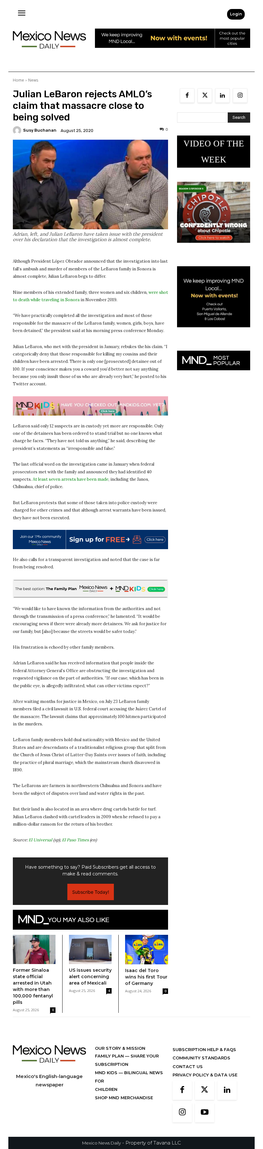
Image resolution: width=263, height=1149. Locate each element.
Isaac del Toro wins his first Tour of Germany (146, 977)
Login (236, 14)
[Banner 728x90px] (90, 406)
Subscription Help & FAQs (204, 1049)
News (33, 80)
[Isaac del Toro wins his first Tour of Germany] (146, 949)
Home (18, 80)
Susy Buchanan (39, 130)
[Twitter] (205, 95)
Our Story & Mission (120, 1048)
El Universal (40, 840)
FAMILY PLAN (110, 1055)
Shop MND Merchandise (124, 1097)
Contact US (188, 1066)
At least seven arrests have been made (70, 479)
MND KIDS (107, 1072)
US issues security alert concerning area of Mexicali (90, 976)
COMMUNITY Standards (201, 1057)
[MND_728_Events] (172, 53)
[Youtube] (204, 1112)
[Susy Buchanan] (18, 130)
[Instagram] (240, 95)
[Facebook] (187, 95)
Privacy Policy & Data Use (205, 1074)
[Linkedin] (222, 95)
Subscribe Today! (90, 892)
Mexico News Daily (101, 1142)
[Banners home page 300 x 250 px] (213, 248)
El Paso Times (75, 840)
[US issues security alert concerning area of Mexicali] (90, 949)
